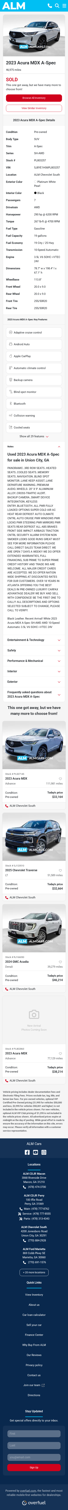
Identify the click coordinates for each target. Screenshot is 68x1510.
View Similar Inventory (34, 108)
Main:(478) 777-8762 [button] (36, 1208)
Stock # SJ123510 (14, 865)
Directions (34, 1395)
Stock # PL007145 (14, 774)
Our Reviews (34, 1355)
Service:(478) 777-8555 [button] (36, 1213)
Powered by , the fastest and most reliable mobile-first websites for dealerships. (34, 1493)
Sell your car (34, 1325)
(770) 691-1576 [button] (37, 1262)
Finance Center (34, 1335)
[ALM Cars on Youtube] (34, 1152)
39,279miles (55, 966)
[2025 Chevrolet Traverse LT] (34, 837)
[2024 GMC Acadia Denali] (34, 928)
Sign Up (34, 1467)
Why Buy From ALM (34, 1345)
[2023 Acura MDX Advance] (34, 745)
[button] (49, 5)
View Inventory (34, 1294)
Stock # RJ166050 (14, 957)
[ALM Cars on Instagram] (42, 1152)
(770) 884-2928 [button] (37, 1240)
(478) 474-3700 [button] (37, 1187)
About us (34, 1304)
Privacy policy (34, 1365)
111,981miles (54, 783)
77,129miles (55, 1058)
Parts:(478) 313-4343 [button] (36, 1218)
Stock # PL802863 (14, 1048)
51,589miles (55, 875)
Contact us (34, 1375)
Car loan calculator (34, 1315)
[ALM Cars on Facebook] (26, 1152)
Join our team (31, 1385)
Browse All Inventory (34, 97)
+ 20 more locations (34, 1272)
